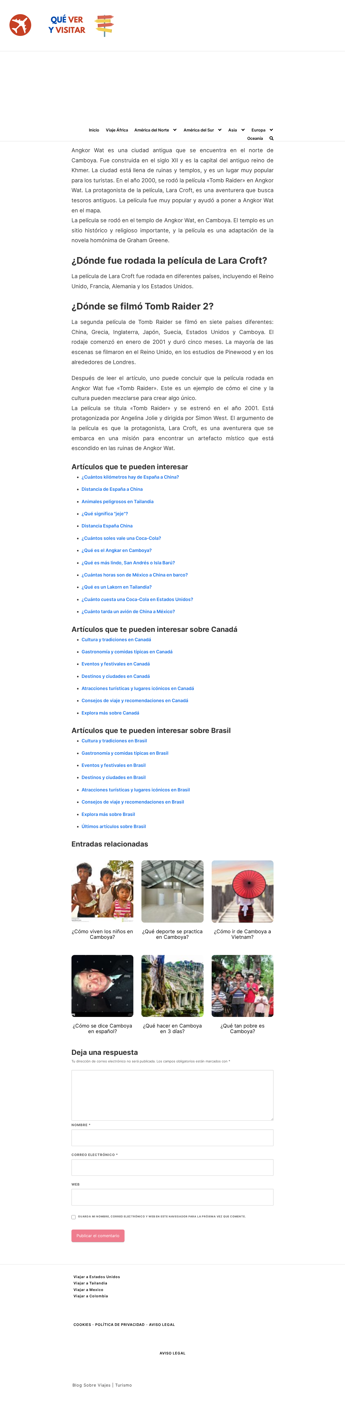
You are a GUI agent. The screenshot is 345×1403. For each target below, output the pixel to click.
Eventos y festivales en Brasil (114, 765)
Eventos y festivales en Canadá (116, 663)
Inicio (94, 129)
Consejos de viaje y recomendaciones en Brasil (133, 802)
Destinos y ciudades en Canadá (116, 676)
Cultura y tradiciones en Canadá (116, 639)
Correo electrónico (94, 1155)
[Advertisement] (172, 89)
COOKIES (82, 1324)
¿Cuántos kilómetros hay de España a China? (130, 477)
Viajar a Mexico (88, 1289)
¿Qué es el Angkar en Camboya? (117, 550)
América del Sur (199, 129)
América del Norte (151, 129)
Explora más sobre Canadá (110, 713)
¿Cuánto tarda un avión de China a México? (128, 611)
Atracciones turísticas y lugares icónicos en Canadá (138, 688)
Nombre (81, 1125)
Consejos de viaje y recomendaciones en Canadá (135, 700)
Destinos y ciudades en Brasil (114, 777)
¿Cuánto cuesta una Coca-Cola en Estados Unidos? (137, 599)
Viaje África (117, 129)
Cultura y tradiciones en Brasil (114, 740)
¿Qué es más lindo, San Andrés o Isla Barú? (128, 562)
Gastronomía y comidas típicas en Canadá (127, 651)
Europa (258, 129)
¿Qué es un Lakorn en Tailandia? (117, 587)
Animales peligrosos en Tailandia (118, 501)
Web (75, 1184)
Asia (232, 129)
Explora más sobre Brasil (108, 814)
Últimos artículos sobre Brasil (114, 826)
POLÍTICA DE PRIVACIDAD (120, 1324)
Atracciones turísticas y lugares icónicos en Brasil (136, 789)
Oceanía (255, 138)
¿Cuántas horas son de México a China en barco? (135, 574)
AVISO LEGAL (162, 1324)
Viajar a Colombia (90, 1296)
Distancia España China (107, 525)
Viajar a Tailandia (90, 1283)
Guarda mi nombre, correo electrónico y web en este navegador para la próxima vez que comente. (162, 1216)
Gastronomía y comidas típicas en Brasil (125, 753)
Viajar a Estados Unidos (96, 1277)
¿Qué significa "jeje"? (105, 513)
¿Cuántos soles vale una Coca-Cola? (121, 538)
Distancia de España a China (112, 489)
